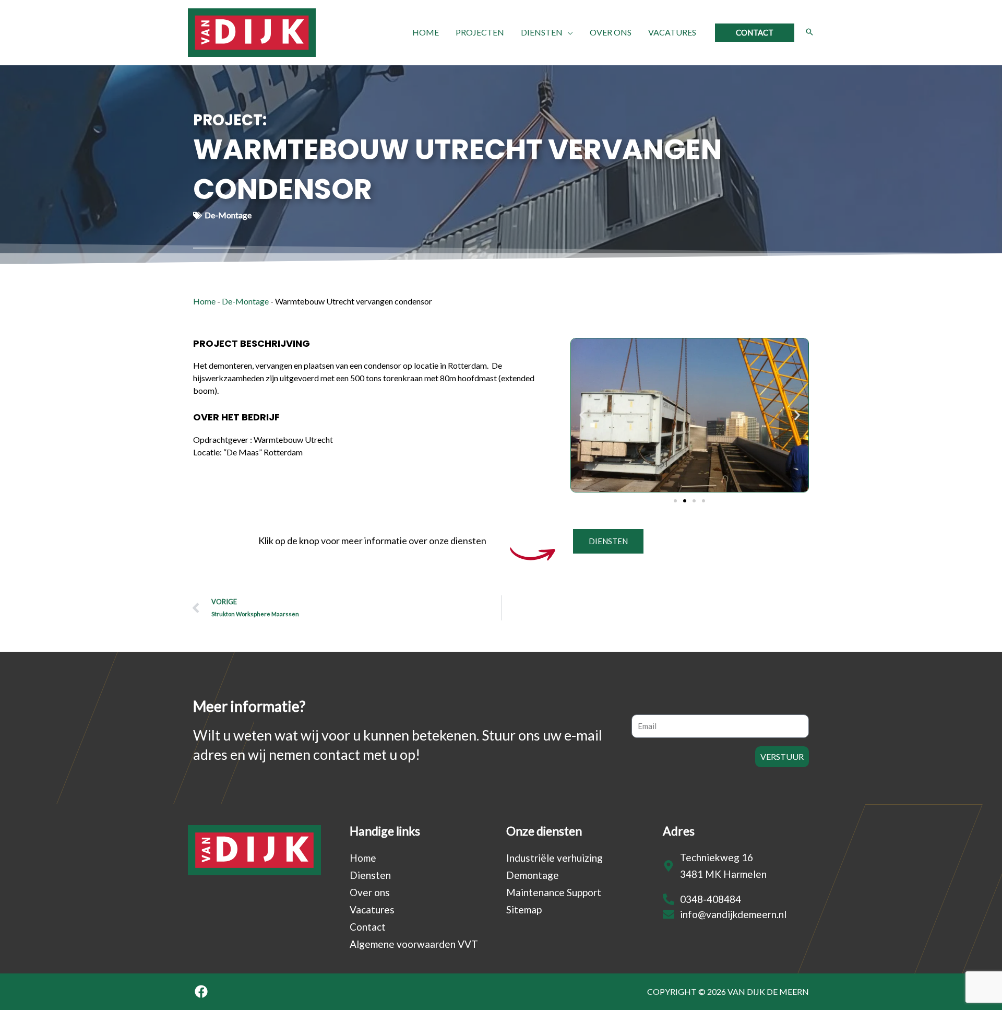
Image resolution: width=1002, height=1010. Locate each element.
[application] (568, 32)
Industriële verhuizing (554, 858)
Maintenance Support (553, 892)
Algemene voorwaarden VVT (414, 944)
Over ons (370, 892)
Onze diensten (544, 831)
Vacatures (372, 909)
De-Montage (245, 301)
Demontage (532, 875)
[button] (754, 33)
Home (204, 301)
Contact (368, 927)
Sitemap (524, 909)
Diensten (370, 875)
